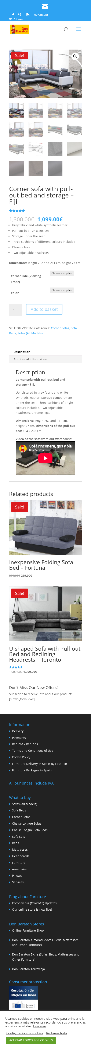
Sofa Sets (18, 837)
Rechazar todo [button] (56, 1033)
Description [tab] (22, 352)
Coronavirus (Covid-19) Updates (34, 903)
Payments (19, 738)
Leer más (39, 1026)
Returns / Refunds (25, 744)
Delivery (17, 731)
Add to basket (44, 309)
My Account (41, 15)
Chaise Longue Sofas (26, 823)
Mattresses (20, 849)
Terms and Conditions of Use (32, 751)
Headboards (20, 856)
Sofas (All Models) (30, 333)
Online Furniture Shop (28, 930)
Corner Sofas (60, 328)
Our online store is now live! (32, 909)
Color (15, 293)
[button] (75, 56)
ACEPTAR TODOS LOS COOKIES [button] (31, 1040)
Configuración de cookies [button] (24, 1033)
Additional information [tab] (30, 359)
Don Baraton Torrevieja (28, 969)
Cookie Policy (21, 757)
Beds (15, 843)
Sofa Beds (19, 810)
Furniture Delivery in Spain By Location (39, 764)
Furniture (18, 863)
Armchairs (19, 869)
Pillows (17, 876)
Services (18, 882)
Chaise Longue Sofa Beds (30, 830)
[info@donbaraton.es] (45, 5)
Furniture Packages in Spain (32, 770)
